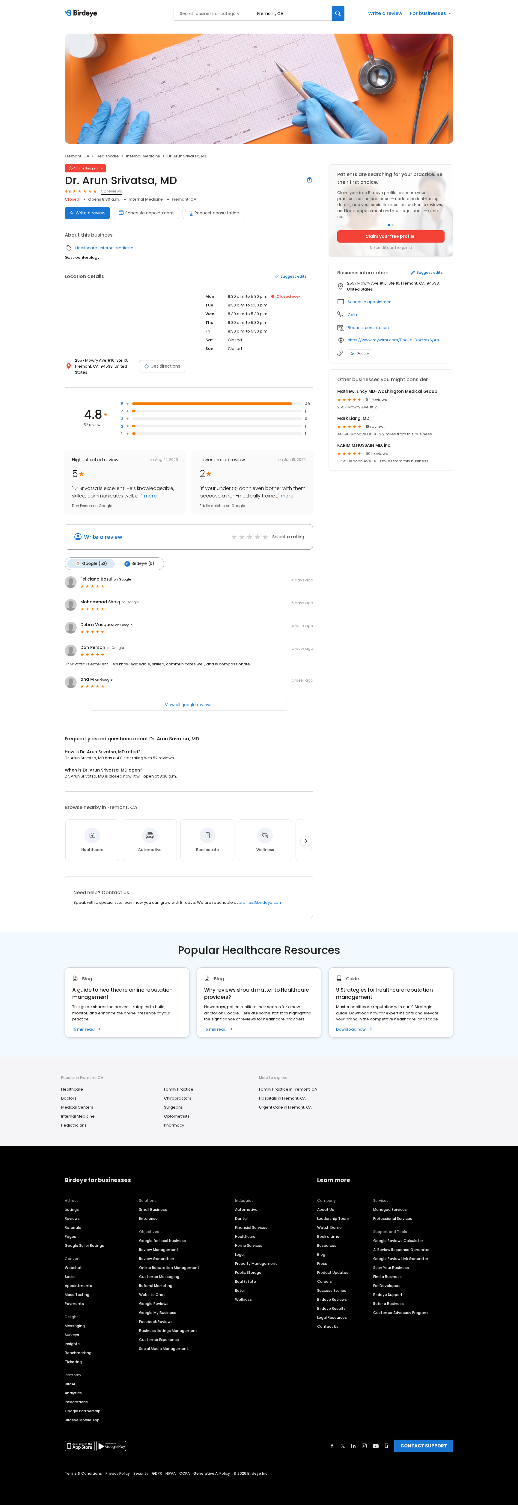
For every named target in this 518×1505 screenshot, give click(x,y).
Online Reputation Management (169, 1267)
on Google (122, 579)
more (150, 495)
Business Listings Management (168, 1330)
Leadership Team (333, 1218)
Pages (70, 1236)
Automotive (246, 1209)
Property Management (256, 1263)
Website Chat (152, 1294)
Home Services (248, 1245)
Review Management (158, 1249)
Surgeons (173, 1107)
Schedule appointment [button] (370, 302)
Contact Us (327, 1326)
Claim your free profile (390, 236)
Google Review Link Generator (400, 1258)
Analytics (73, 1393)
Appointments (78, 1285)
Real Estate (245, 1281)
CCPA (184, 1473)
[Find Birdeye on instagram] (364, 1446)
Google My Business (157, 1312)
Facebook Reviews (156, 1321)
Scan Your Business (391, 1267)
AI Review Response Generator (401, 1249)
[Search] (338, 13)
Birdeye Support (388, 1294)
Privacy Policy (118, 1473)
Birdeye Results (331, 1308)
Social (70, 1276)
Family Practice (178, 1089)
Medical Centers (77, 1107)
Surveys (72, 1334)
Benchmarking (78, 1352)
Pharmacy (174, 1125)
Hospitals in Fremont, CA (282, 1098)
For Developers (386, 1285)
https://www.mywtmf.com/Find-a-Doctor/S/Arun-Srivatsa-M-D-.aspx (396, 340)
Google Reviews (153, 1303)
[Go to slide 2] (393, 225)
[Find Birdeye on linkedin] (353, 1446)
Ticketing (73, 1361)
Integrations (76, 1402)
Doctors (68, 1098)
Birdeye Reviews (332, 1299)
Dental (241, 1218)
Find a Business (387, 1276)
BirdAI (70, 1384)
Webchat (73, 1267)
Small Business (153, 1209)
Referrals (73, 1227)
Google (362, 353)
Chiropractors (177, 1098)
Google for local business (162, 1240)
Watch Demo (329, 1227)
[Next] (305, 840)
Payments (74, 1303)
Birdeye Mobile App (82, 1420)
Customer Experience (159, 1339)
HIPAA (170, 1473)
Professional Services (392, 1218)
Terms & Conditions (83, 1473)
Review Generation (156, 1258)
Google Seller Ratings (84, 1245)
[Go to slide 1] (389, 225)
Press (322, 1263)
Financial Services (251, 1227)
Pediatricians (74, 1125)
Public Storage (248, 1272)
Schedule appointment (149, 213)
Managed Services (390, 1209)
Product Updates (332, 1272)
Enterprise (148, 1218)
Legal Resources (332, 1317)
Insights (72, 1343)
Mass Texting (77, 1294)
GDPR (157, 1473)
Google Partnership (82, 1411)
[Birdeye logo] (82, 13)
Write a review (385, 13)
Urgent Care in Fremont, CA (285, 1107)
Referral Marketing (155, 1285)
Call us (354, 315)
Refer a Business (388, 1303)
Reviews (72, 1218)
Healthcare (108, 156)
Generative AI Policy (211, 1473)
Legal (240, 1254)
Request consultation (217, 213)
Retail (240, 1290)
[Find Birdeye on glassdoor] (386, 1446)
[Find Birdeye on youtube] (376, 1446)
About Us (325, 1209)
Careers (324, 1281)
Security (140, 1473)
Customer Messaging (159, 1276)
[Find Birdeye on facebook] (332, 1446)
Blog (321, 1254)
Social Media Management (163, 1348)
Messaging (75, 1325)
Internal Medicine (143, 156)
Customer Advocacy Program (400, 1312)
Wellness (243, 1299)
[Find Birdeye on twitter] (343, 1446)
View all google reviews (189, 705)
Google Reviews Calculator (398, 1240)
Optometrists (176, 1116)
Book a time (328, 1236)
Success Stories (331, 1290)
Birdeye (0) (143, 563)
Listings (72, 1209)
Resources (326, 1245)
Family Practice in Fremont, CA (288, 1089)
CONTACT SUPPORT (423, 1446)
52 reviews (111, 191)
